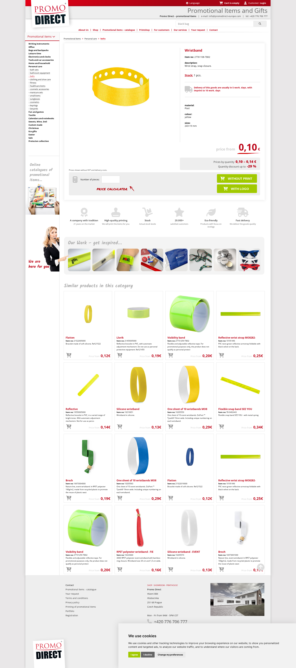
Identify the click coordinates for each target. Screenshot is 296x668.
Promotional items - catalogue (119, 29)
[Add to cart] (69, 355)
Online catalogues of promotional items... (41, 172)
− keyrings (33, 105)
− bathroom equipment (39, 73)
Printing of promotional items (81, 606)
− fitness (32, 82)
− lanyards (33, 108)
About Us (83, 29)
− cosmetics (34, 102)
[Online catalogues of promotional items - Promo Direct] (44, 213)
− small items (34, 95)
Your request (198, 29)
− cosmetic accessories (39, 89)
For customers (161, 29)
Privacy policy (72, 602)
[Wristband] (120, 124)
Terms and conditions (77, 598)
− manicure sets (36, 92)
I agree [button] (134, 654)
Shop (95, 29)
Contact (213, 29)
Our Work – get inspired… (95, 243)
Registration (72, 615)
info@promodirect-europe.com (225, 16)
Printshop (144, 29)
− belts (32, 76)
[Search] (259, 24)
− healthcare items (37, 86)
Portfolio (70, 611)
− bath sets (34, 69)
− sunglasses (34, 99)
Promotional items (39, 36)
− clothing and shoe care (40, 79)
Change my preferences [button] (170, 654)
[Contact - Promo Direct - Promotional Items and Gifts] (237, 615)
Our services (180, 29)
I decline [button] (147, 654)
